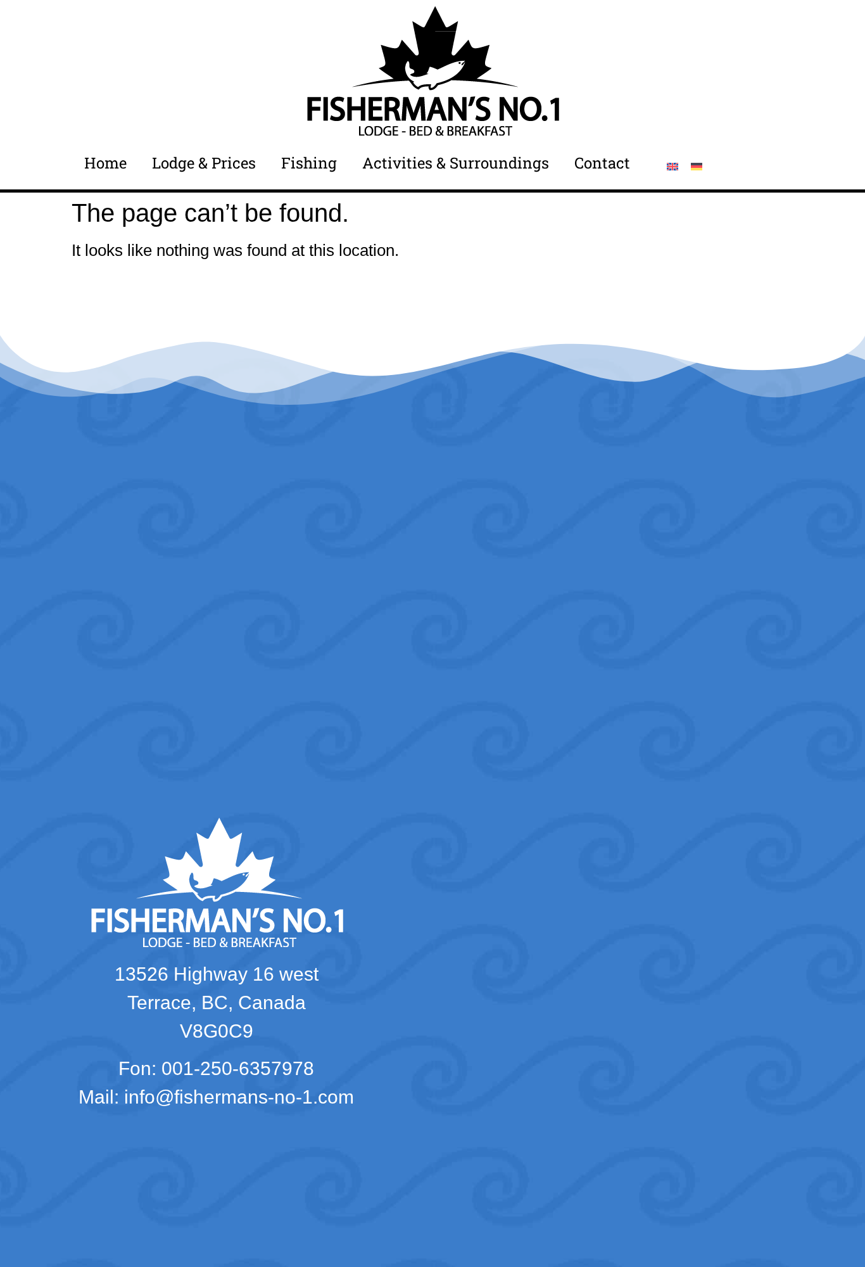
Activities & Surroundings (455, 163)
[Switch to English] (672, 165)
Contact (602, 163)
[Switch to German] (697, 165)
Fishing (309, 163)
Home (105, 163)
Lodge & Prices (204, 163)
